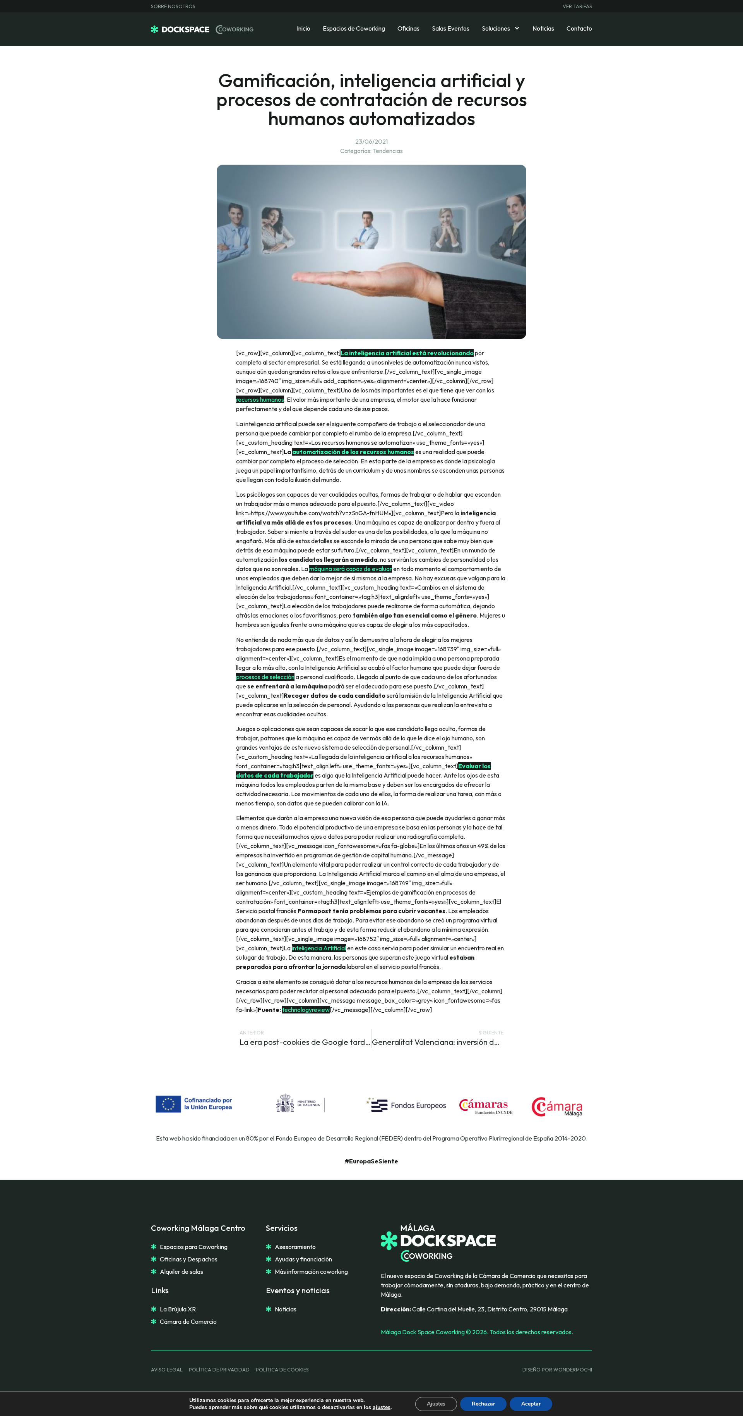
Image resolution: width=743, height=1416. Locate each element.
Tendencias (388, 151)
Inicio (303, 28)
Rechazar (483, 1403)
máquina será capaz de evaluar (350, 569)
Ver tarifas (577, 6)
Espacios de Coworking (354, 28)
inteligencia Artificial (319, 948)
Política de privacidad (219, 1369)
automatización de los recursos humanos (353, 452)
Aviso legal (167, 1369)
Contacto (579, 28)
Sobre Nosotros (173, 6)
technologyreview (306, 1009)
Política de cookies (282, 1369)
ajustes (381, 1407)
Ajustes (436, 1403)
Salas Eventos (450, 28)
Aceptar (531, 1403)
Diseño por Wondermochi (557, 1369)
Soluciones (496, 28)
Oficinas (408, 28)
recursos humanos (260, 399)
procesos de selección (265, 677)
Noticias (543, 28)
